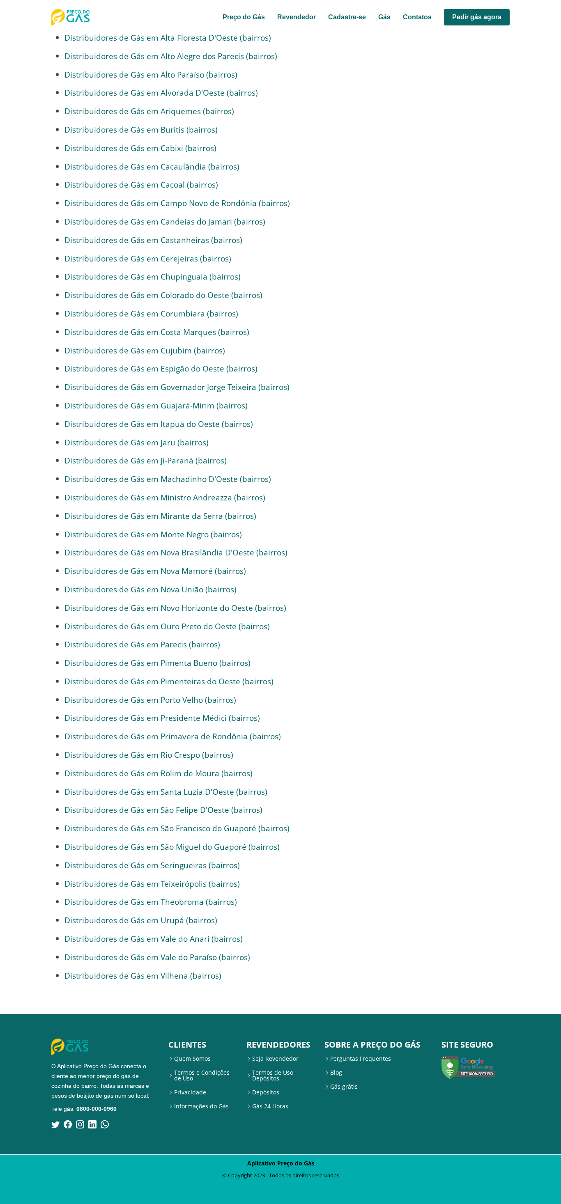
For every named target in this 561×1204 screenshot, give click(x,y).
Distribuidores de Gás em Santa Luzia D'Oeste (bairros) (165, 791)
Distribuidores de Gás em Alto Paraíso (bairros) (150, 74)
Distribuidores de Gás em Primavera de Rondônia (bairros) (172, 736)
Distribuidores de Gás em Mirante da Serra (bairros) (160, 515)
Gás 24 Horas (270, 1106)
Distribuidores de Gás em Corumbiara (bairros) (151, 313)
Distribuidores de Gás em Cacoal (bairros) (141, 184)
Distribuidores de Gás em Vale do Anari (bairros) (153, 938)
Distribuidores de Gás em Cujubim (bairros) (144, 350)
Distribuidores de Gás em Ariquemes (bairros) (149, 111)
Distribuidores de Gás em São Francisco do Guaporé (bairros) (177, 828)
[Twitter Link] (55, 1124)
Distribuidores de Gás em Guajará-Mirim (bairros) (156, 405)
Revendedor (296, 17)
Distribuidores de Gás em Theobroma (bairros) (150, 901)
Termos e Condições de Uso (202, 1075)
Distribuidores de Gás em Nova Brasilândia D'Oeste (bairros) (175, 552)
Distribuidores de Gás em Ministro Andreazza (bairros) (164, 497)
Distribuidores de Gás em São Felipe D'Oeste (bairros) (163, 809)
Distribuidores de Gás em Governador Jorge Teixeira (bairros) (177, 386)
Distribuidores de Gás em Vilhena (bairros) (142, 975)
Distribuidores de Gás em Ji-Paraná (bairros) (145, 460)
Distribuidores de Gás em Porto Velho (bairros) (150, 699)
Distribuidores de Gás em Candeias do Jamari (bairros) (164, 221)
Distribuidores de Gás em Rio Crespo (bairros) (148, 754)
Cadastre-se (347, 17)
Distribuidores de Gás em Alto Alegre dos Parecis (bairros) (170, 56)
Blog (336, 1073)
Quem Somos (192, 1059)
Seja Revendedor (275, 1059)
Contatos (417, 17)
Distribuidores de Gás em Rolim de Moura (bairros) (158, 773)
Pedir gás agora (476, 17)
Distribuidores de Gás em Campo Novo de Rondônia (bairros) (177, 203)
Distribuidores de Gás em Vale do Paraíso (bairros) (157, 957)
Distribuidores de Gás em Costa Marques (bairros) (156, 331)
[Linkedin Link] (92, 1124)
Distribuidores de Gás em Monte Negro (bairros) (153, 534)
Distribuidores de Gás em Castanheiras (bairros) (153, 239)
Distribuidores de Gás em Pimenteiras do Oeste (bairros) (169, 681)
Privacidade (190, 1092)
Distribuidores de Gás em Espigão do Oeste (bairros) (161, 368)
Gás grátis (344, 1086)
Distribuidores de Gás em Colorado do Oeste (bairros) (163, 294)
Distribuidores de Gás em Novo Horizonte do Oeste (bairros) (175, 607)
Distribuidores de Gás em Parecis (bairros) (142, 644)
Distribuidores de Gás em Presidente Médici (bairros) (162, 717)
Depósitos (265, 1092)
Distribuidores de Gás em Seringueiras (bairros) (152, 865)
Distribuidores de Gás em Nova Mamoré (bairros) (155, 570)
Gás (384, 17)
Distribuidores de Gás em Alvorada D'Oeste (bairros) (161, 92)
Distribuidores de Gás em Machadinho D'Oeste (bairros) (167, 478)
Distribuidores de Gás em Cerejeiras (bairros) (147, 258)
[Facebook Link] (68, 1124)
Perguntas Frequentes (360, 1059)
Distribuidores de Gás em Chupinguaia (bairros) (152, 276)
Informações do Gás (201, 1106)
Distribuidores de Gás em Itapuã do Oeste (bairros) (158, 423)
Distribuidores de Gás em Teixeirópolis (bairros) (152, 883)
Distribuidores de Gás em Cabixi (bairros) (140, 148)
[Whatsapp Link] (105, 1124)
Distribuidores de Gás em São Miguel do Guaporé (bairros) (172, 846)
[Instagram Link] (80, 1124)
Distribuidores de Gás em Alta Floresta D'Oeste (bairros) (167, 37)
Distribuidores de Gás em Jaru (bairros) (136, 442)
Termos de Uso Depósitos (272, 1075)
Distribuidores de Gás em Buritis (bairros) (141, 129)
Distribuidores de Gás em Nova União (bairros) (150, 589)
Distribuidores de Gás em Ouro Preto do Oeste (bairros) (167, 626)
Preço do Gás (244, 17)
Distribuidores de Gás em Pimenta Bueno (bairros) (157, 662)
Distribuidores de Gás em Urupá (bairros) (140, 920)
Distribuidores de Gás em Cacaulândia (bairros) (151, 166)
